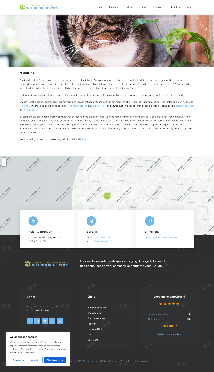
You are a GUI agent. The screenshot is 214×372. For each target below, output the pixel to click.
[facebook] (30, 321)
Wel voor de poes (91, 361)
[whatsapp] (60, 321)
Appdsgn (145, 361)
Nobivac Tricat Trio (77, 105)
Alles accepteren (55, 360)
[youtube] (45, 321)
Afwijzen (35, 360)
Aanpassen (18, 360)
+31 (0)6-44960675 (102, 241)
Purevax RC (29, 109)
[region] (38, 349)
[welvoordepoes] (39, 5)
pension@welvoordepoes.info (161, 237)
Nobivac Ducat (186, 105)
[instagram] (37, 321)
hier (84, 139)
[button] (107, 196)
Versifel (25, 105)
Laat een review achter (169, 334)
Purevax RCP (98, 105)
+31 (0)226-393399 (100, 237)
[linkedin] (52, 321)
